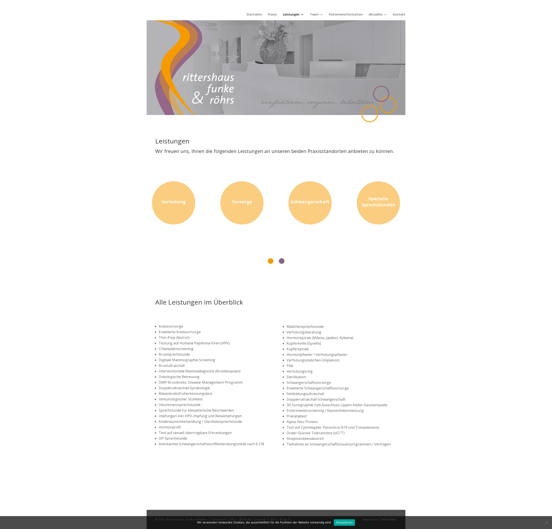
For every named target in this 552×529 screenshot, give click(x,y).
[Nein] (546, 522)
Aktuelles (376, 14)
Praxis (272, 14)
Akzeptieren (344, 522)
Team (314, 14)
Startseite (254, 14)
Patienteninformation (346, 14)
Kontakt (399, 14)
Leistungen (291, 14)
